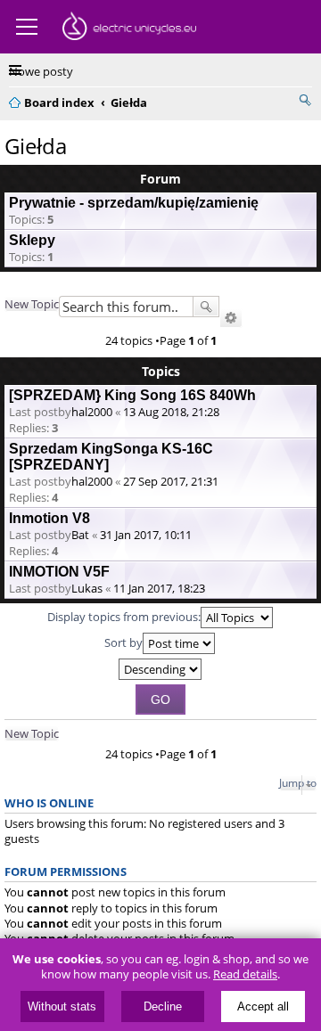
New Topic (31, 304)
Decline (163, 1006)
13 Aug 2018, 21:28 (171, 412)
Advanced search (231, 318)
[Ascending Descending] (160, 669)
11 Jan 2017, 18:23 (159, 588)
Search (206, 306)
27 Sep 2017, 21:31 (170, 481)
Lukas (87, 588)
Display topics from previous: (124, 617)
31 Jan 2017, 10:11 (146, 535)
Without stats (62, 1006)
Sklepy (32, 240)
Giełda (35, 145)
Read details (245, 974)
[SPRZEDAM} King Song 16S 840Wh (132, 395)
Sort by (123, 642)
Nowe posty (41, 71)
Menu (27, 26)
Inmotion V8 (49, 518)
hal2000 (91, 412)
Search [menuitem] (305, 100)
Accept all (263, 1006)
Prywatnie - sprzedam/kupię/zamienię (134, 202)
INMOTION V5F (59, 571)
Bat (80, 535)
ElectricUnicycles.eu (129, 28)
